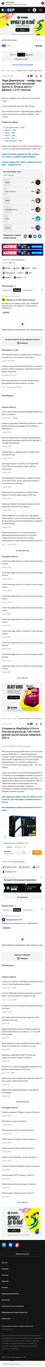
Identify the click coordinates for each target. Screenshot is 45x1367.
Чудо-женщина (11, 141)
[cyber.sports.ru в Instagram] (17, 1245)
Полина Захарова (18, 862)
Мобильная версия (22, 1254)
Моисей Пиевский (18, 260)
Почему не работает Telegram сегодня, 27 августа (21, 1166)
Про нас (4, 1263)
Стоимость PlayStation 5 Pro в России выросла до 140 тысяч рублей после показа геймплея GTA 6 (31, 718)
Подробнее (14, 1349)
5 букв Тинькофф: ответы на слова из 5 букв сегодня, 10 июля (22, 574)
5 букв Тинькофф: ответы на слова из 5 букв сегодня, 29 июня (22, 643)
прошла (21, 775)
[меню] (40, 10)
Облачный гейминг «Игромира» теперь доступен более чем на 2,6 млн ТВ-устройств (21, 505)
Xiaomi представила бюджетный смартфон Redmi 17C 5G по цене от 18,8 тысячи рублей (22, 1079)
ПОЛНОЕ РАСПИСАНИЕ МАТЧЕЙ (22, 65)
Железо (9, 718)
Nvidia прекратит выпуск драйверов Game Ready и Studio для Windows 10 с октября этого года (21, 1044)
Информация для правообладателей (14, 1312)
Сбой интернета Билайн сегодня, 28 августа (19, 1139)
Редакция (5, 1269)
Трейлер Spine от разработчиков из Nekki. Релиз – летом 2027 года (21, 453)
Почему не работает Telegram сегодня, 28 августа (21, 1112)
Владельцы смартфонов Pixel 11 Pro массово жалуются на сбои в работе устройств (19, 1056)
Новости (13, 70)
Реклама (5, 1287)
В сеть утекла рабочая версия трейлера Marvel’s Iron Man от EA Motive (22, 413)
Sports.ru (12, 263)
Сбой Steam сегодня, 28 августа (14, 1121)
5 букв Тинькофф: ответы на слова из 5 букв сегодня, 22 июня (22, 655)
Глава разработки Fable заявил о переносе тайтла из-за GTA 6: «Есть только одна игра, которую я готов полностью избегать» (21, 480)
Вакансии (5, 1281)
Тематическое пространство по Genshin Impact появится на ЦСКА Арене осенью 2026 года (20, 493)
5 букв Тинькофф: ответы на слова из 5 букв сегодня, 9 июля (22, 585)
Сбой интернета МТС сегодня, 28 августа (18, 1130)
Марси (7, 135)
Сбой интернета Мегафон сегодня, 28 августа (19, 1157)
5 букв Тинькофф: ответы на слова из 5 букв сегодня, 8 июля (22, 597)
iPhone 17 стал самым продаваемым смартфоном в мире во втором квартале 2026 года (21, 1067)
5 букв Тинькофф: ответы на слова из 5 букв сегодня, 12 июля (22, 562)
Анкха (7, 138)
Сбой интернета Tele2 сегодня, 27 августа (18, 1193)
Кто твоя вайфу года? (12, 172)
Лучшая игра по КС (14, 920)
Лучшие (17, 290)
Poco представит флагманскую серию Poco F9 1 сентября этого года (20, 1018)
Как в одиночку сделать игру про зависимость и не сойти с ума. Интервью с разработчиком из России (22, 799)
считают (5, 149)
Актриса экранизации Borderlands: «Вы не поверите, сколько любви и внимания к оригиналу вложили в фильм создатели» (22, 369)
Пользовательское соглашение (13, 1306)
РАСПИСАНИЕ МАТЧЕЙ (9, 40)
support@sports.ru (8, 1329)
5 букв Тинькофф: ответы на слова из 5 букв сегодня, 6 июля (22, 608)
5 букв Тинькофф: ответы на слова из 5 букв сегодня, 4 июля (22, 632)
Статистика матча (21, 59)
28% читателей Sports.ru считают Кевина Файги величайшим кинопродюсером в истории (20, 381)
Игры (8, 70)
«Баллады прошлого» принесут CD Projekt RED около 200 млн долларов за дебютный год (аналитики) (20, 466)
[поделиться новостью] (41, 76)
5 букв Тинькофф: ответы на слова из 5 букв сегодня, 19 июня (22, 667)
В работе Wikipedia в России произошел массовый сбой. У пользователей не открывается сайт (21, 994)
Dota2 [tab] (9, 45)
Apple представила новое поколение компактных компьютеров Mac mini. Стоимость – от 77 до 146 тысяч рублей (21, 1031)
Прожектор (6, 1300)
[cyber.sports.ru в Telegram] (4, 1245)
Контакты (5, 1275)
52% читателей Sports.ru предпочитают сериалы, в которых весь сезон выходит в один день (21, 355)
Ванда (7, 133)
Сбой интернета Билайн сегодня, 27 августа (19, 1184)
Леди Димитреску (12, 127)
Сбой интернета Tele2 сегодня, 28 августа (18, 1148)
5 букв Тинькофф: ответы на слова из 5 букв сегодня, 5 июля (22, 620)
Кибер (3, 70)
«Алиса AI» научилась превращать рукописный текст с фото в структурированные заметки (22, 982)
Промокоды (6, 1319)
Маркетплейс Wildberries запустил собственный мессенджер (20, 1091)
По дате (6, 290)
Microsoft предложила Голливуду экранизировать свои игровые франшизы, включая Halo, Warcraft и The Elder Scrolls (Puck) (21, 440)
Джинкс (8, 130)
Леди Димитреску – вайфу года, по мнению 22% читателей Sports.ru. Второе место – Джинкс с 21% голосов (30, 70)
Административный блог (10, 1294)
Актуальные (27, 290)
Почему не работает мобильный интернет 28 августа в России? (22, 1007)
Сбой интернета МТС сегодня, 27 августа (18, 1175)
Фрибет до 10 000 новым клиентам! (21, 300)
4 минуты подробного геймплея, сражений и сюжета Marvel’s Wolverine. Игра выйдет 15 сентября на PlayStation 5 (22, 426)
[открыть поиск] (28, 10)
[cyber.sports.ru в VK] (11, 1245)
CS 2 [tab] (4, 45)
